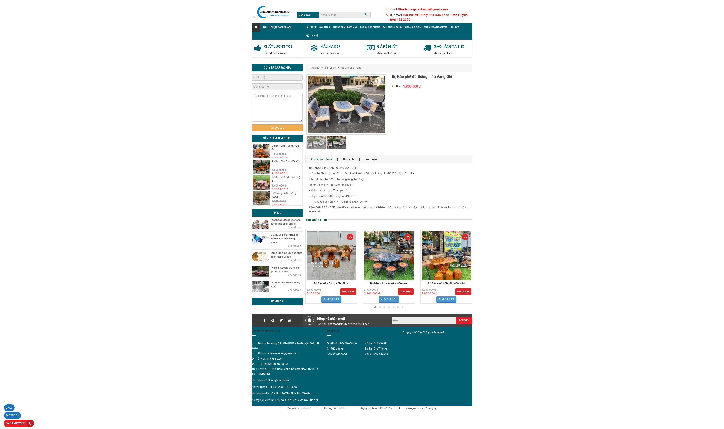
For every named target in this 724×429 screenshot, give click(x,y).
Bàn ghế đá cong (337, 353)
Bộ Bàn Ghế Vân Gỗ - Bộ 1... (286, 179)
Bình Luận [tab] (371, 159)
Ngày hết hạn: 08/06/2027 (376, 408)
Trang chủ (313, 67)
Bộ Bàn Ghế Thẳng (351, 67)
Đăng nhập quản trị (299, 408)
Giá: (398, 86)
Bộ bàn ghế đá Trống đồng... (284, 195)
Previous (300, 114)
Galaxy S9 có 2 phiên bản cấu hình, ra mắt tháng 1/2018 (284, 238)
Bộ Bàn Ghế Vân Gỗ (376, 343)
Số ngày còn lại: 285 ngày (421, 408)
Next (393, 114)
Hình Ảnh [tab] (348, 159)
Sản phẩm (330, 67)
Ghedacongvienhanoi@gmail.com (423, 9)
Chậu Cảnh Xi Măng (376, 353)
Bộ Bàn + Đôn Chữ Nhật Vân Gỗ (446, 283)
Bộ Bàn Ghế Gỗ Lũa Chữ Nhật (331, 283)
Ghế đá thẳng (335, 348)
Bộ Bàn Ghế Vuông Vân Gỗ (285, 147)
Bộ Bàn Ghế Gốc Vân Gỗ (285, 161)
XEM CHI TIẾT (331, 299)
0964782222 (15, 423)
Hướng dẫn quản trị (335, 408)
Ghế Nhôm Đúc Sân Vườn (342, 343)
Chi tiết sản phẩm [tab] (321, 159)
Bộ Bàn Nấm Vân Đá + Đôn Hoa (388, 283)
